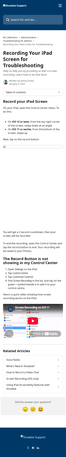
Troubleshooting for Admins (17, 40)
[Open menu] (60, 5)
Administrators (29, 37)
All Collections (10, 37)
